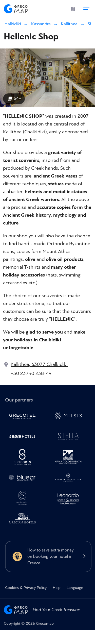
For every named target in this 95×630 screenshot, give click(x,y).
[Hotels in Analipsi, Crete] (70, 437)
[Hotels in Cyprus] (24, 437)
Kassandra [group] (41, 24)
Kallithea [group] (69, 24)
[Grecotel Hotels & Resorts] (24, 416)
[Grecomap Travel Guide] (16, 8)
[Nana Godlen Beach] (70, 457)
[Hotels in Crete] (24, 457)
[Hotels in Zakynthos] (70, 478)
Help (57, 587)
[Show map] (72, 8)
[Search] (60, 8)
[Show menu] (87, 8)
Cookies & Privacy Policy (26, 587)
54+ (17, 98)
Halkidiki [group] (13, 24)
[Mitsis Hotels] (70, 416)
